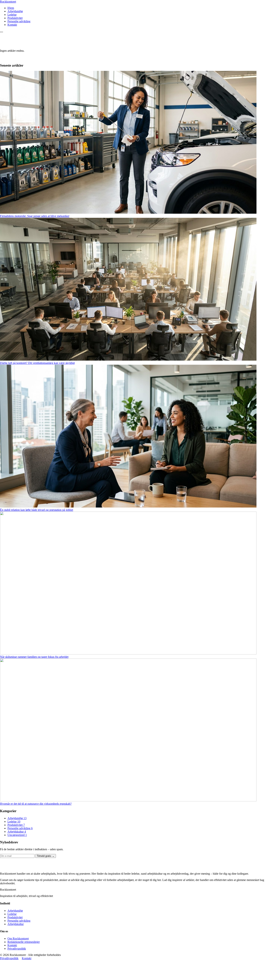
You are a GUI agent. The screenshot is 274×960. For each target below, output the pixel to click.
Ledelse (12, 14)
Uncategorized (17, 835)
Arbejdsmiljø (15, 11)
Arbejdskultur (16, 831)
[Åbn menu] (1, 32)
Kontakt (12, 24)
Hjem (10, 7)
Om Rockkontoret (18, 938)
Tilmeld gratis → (45, 856)
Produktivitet (15, 18)
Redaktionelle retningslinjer (23, 941)
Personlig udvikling (18, 21)
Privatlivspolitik (16, 948)
